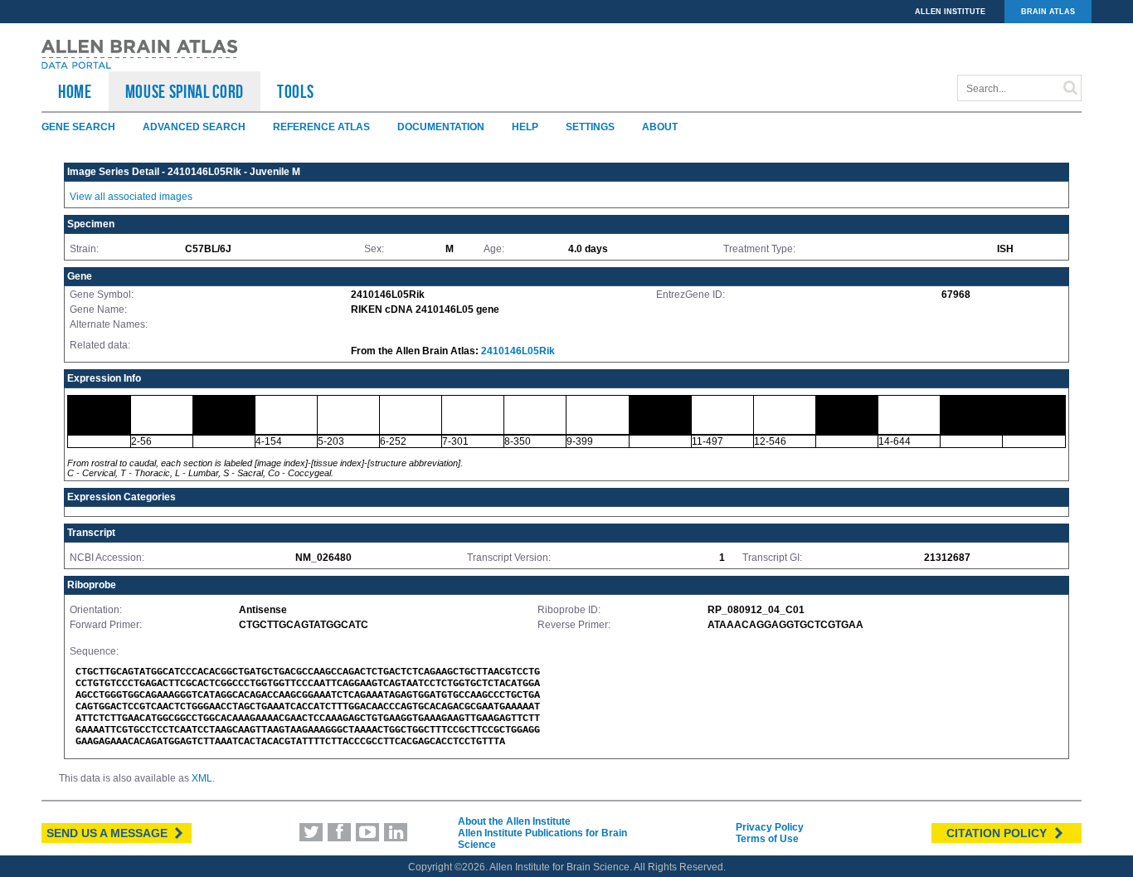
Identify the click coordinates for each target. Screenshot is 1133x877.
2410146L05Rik (518, 351)
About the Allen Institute (514, 821)
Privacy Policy (770, 827)
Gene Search (78, 127)
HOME (75, 91)
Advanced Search (194, 127)
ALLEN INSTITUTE (950, 11)
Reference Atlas (321, 127)
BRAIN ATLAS (1048, 11)
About (660, 127)
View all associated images (131, 196)
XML (202, 778)
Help (525, 127)
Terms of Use (767, 839)
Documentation (440, 127)
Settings (590, 127)
